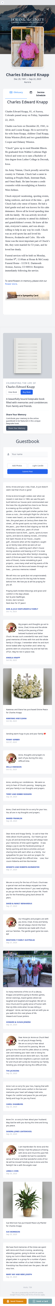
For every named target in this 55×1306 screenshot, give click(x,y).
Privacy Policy (20, 1295)
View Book (12, 392)
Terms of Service (34, 1295)
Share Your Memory (16, 428)
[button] (27, 686)
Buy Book (27, 392)
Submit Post (27, 471)
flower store (11, 283)
